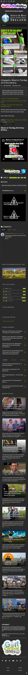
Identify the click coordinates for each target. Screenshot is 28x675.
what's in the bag (11, 77)
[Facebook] (1, 1)
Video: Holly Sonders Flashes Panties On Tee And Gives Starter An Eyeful (13, 493)
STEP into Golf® (9, 233)
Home (2, 77)
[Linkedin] (11, 1)
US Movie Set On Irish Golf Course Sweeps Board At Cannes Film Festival (12, 562)
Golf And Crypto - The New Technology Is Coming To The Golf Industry (13, 539)
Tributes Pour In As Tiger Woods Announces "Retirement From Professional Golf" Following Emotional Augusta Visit (13, 447)
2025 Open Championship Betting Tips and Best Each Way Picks (13, 608)
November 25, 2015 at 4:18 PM (19, 233)
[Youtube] (9, 1)
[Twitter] (4, 1)
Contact (20, 667)
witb (5, 77)
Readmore (22, 415)
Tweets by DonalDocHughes (8, 321)
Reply (6, 238)
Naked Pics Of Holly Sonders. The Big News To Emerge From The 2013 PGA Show (13, 406)
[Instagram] (6, 1)
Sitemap (20, 670)
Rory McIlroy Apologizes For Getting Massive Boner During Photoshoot (13, 516)
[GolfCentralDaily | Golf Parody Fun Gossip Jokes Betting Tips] (14, 8)
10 (4, 603)
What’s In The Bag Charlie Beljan (10, 98)
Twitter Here (10, 122)
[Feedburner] (13, 1)
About (8, 670)
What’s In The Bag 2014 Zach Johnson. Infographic (11, 217)
